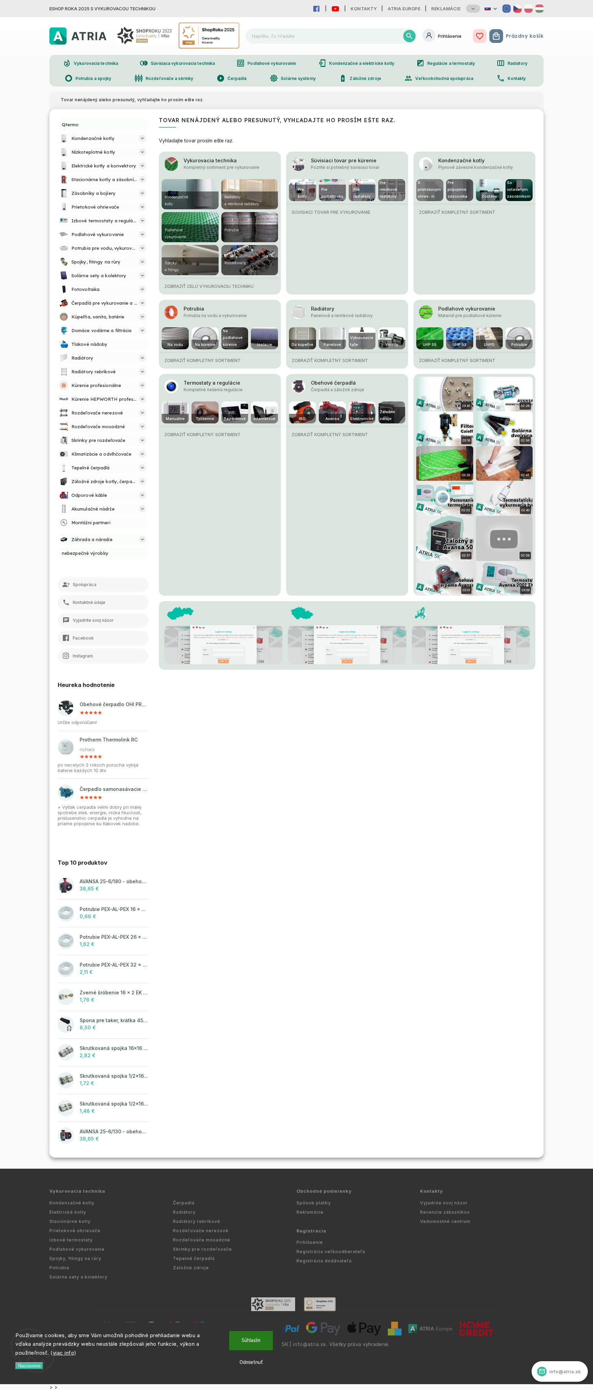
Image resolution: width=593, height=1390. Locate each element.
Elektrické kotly (67, 1212)
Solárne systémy (293, 78)
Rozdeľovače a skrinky (164, 78)
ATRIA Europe (404, 8)
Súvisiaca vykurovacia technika (177, 63)
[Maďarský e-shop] (539, 8)
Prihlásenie (309, 1242)
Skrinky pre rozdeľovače (202, 1249)
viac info (63, 1353)
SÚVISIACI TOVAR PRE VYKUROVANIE (331, 212)
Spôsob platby (313, 1202)
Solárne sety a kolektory (78, 1277)
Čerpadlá (232, 78)
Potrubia (194, 309)
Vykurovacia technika (90, 63)
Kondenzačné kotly (461, 160)
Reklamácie (446, 8)
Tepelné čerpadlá (194, 1258)
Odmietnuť (251, 1362)
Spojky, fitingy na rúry (75, 1258)
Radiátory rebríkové (196, 1221)
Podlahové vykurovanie (266, 63)
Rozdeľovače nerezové (201, 1230)
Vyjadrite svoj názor (444, 1202)
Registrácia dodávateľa (324, 1260)
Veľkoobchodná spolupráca (438, 78)
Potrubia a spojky (88, 78)
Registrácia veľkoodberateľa (330, 1251)
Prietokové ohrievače (75, 1230)
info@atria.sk (309, 1344)
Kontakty (364, 8)
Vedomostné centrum (445, 1221)
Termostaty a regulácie (212, 383)
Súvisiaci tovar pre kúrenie (343, 160)
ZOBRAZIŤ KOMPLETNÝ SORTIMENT (457, 212)
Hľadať (409, 36)
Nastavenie (29, 1365)
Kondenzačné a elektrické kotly (356, 63)
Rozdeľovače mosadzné (201, 1239)
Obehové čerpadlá (333, 383)
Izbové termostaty (71, 1239)
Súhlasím (251, 1340)
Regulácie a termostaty (445, 63)
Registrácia (311, 1231)
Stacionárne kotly (70, 1221)
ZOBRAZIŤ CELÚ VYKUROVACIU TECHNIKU (209, 286)
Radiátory (512, 63)
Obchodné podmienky (324, 1191)
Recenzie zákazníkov (445, 1212)
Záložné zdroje (360, 78)
